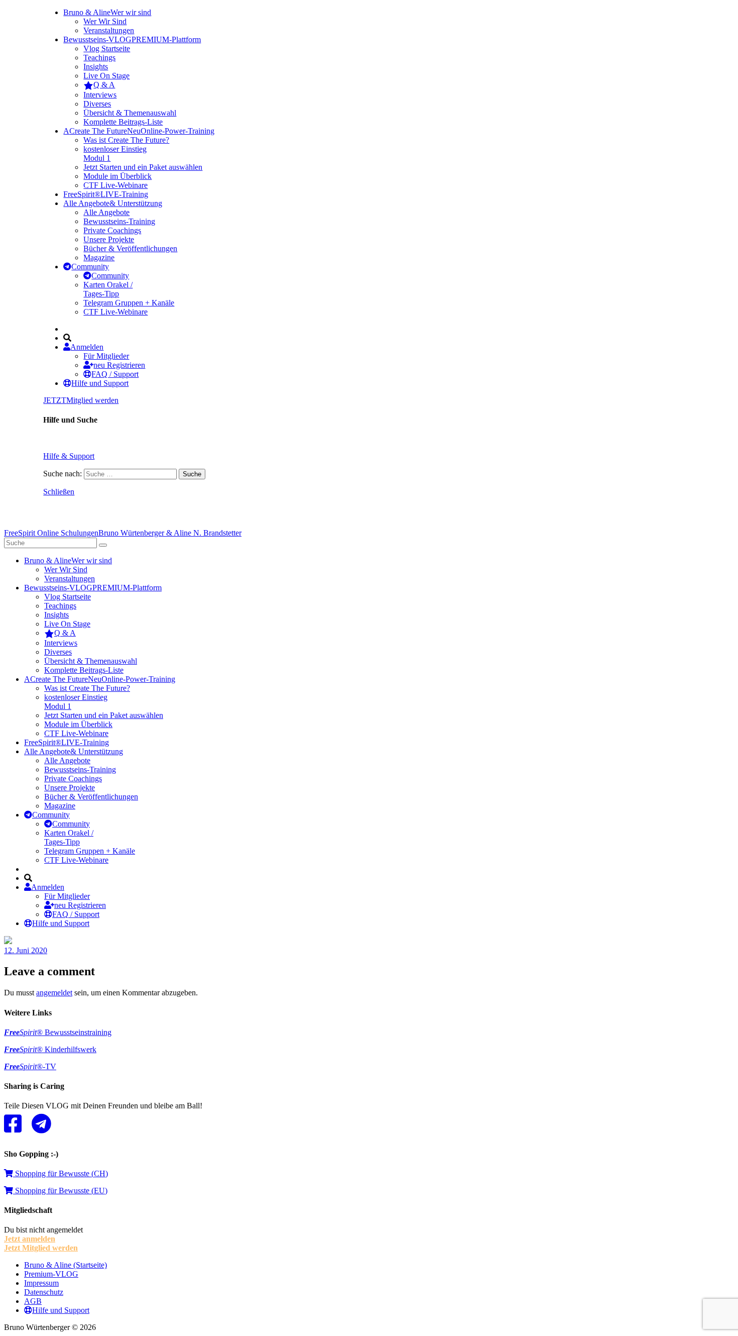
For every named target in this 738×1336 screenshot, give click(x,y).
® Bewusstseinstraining (57, 1032)
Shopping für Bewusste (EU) (60, 1190)
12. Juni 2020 (25, 950)
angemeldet (54, 992)
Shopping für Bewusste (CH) (60, 1173)
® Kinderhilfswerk (50, 1049)
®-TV (30, 1066)
